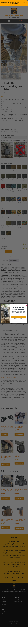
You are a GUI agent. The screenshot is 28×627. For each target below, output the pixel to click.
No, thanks (18, 321)
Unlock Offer (18, 316)
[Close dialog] (26, 305)
